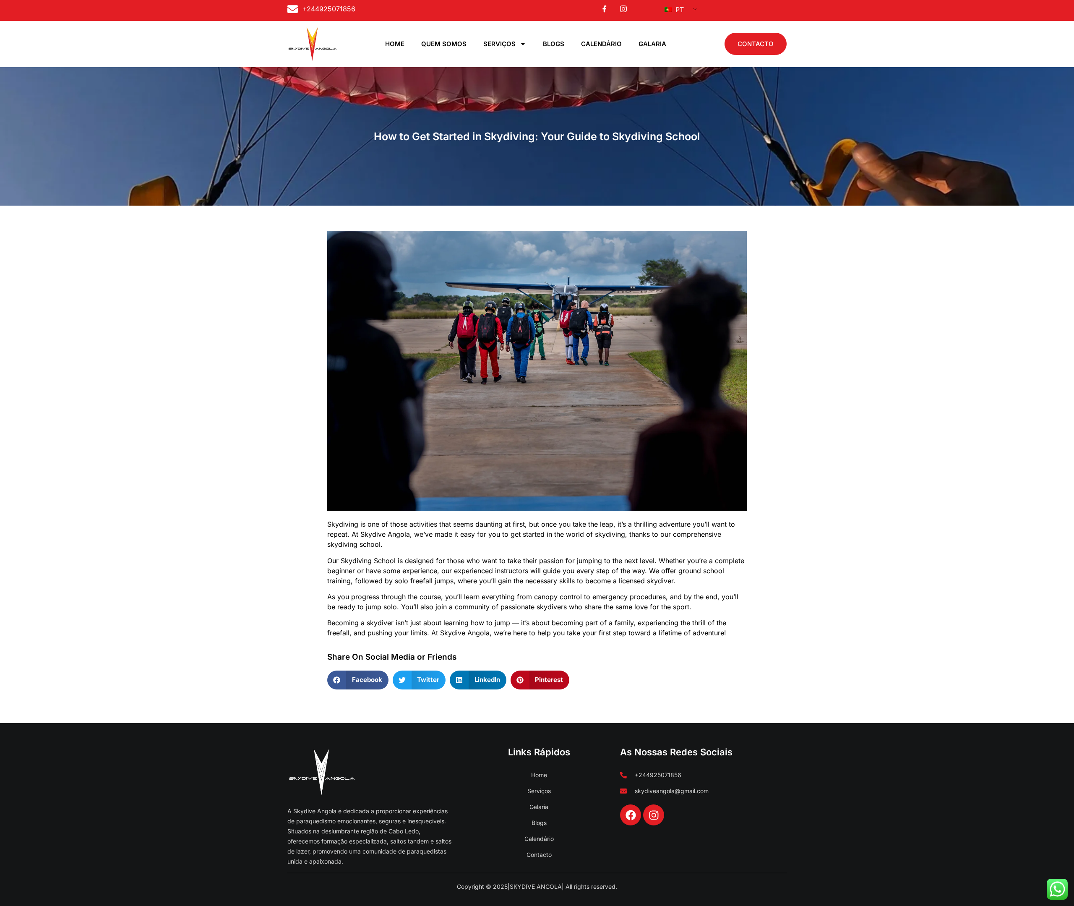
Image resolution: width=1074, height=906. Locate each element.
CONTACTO (756, 44)
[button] (357, 680)
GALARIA (652, 44)
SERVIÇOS (499, 44)
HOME (394, 44)
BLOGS (553, 44)
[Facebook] (604, 9)
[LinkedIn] (623, 9)
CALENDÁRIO (601, 44)
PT (678, 9)
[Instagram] (653, 814)
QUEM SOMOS (444, 44)
